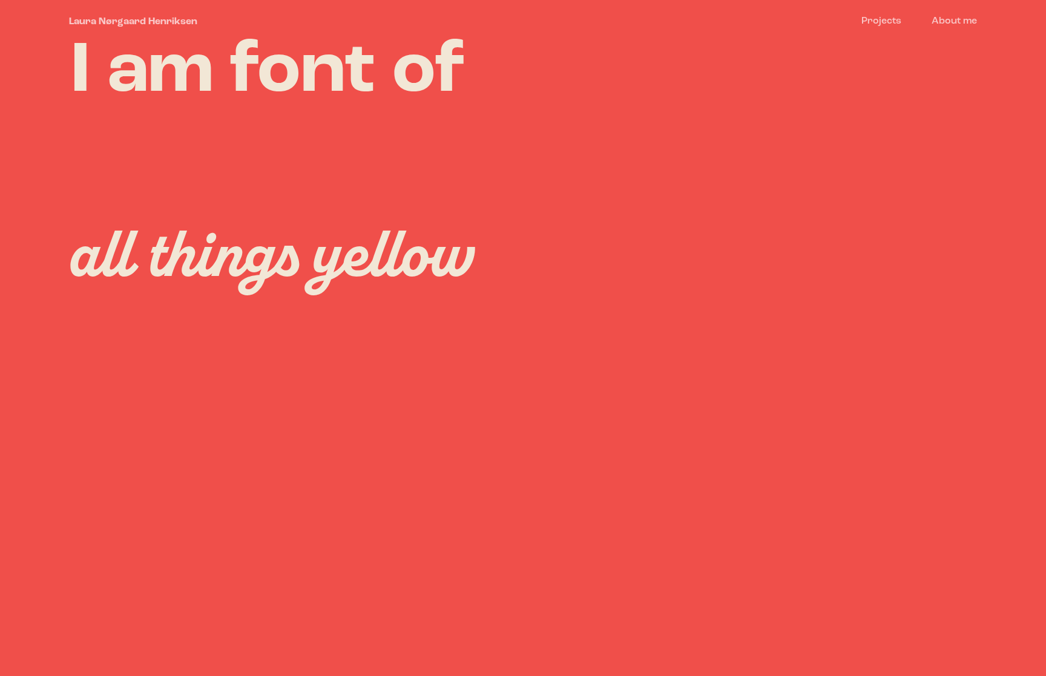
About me (954, 21)
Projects (881, 21)
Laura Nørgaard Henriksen (133, 22)
